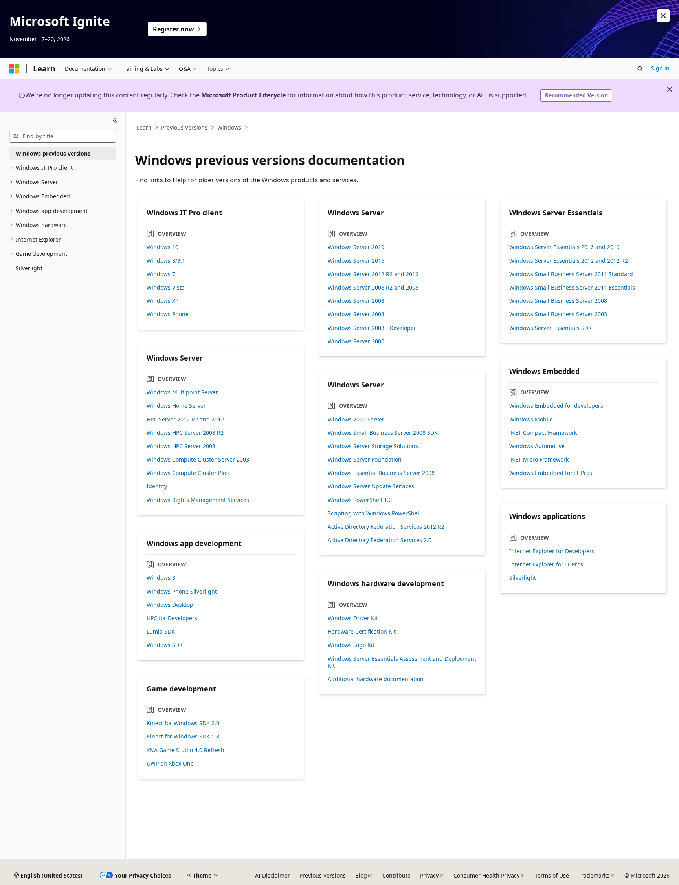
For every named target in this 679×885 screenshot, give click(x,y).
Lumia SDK (161, 631)
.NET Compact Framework (543, 432)
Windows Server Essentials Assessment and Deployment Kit (402, 662)
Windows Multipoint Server (182, 392)
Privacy (429, 875)
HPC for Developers (172, 618)
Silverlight (522, 577)
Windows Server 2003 (356, 314)
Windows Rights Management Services (198, 500)
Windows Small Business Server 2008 (558, 300)
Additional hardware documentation (376, 679)
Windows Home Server (176, 405)
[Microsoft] (14, 69)
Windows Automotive (537, 446)
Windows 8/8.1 (166, 260)
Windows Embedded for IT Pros (550, 472)
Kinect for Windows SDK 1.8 (183, 736)
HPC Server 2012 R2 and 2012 (185, 419)
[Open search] (640, 69)
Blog (361, 875)
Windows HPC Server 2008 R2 (185, 432)
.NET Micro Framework (539, 459)
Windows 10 (162, 247)
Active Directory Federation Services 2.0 (379, 540)
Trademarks (593, 875)
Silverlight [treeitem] (29, 268)
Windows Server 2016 (356, 260)
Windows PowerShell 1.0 (360, 500)
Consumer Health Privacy (486, 875)
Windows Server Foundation (365, 459)
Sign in (660, 68)
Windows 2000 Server (356, 419)
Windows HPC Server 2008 (181, 446)
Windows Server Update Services (371, 486)
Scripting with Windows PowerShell (374, 513)
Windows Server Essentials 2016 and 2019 (564, 247)
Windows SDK (165, 645)
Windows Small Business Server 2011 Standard (571, 274)
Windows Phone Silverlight (182, 591)
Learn (144, 127)
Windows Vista (166, 287)
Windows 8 (161, 577)
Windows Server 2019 (356, 247)
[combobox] (62, 136)
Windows (229, 127)
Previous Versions (184, 127)
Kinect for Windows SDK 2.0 (183, 723)
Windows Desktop (170, 604)
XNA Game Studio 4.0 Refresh (185, 750)
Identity (157, 486)
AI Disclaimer (272, 875)
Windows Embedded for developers (556, 405)
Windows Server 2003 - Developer (372, 328)
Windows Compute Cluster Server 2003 (198, 459)
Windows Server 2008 (356, 300)
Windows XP (162, 300)
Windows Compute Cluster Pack (188, 472)
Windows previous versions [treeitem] (53, 153)
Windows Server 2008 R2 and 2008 (373, 287)
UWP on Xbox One (170, 763)
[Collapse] (115, 121)
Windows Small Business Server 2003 (558, 314)
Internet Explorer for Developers (552, 551)
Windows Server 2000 (356, 341)
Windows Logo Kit (351, 645)
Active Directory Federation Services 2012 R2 (386, 526)
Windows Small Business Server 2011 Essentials (572, 287)
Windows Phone (168, 314)
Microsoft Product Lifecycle (243, 95)
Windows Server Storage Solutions (373, 446)
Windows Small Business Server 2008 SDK (383, 432)
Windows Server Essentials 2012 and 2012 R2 (568, 260)
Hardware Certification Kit (362, 631)
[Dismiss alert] (663, 15)
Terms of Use (552, 875)
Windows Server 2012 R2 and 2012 (373, 274)
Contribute (396, 875)
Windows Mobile (531, 419)
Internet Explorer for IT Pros (546, 564)
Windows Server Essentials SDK (550, 328)
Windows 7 (161, 274)
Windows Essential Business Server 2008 (381, 472)
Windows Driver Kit (353, 618)
